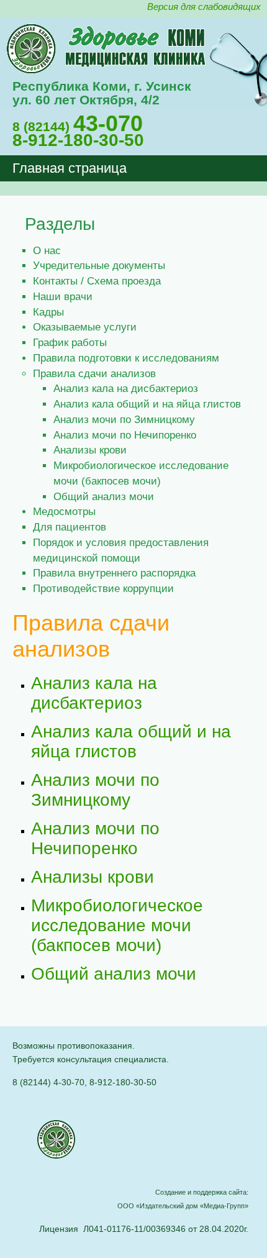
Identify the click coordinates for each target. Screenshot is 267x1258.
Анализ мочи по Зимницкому (124, 419)
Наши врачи (63, 296)
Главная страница (69, 168)
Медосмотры (64, 511)
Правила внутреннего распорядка (114, 572)
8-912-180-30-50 (78, 140)
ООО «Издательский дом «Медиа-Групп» (182, 1206)
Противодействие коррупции (103, 588)
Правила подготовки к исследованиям (126, 357)
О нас (47, 250)
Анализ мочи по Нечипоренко (124, 434)
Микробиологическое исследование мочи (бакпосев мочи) (117, 925)
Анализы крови (90, 449)
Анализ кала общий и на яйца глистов (147, 403)
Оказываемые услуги (85, 326)
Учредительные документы (99, 265)
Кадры (48, 311)
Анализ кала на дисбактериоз (125, 388)
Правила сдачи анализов (94, 373)
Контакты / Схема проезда (97, 280)
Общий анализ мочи (103, 496)
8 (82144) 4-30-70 (48, 1082)
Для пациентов (69, 526)
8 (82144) (77, 126)
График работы (70, 342)
